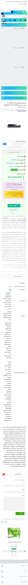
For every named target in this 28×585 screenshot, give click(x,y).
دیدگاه (23, 495)
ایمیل (23, 489)
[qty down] (16, 202)
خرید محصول (13, 551)
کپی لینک (4, 144)
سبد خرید (17, 12)
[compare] (12, 213)
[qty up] (19, 202)
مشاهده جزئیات (13, 210)
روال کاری (14, 5)
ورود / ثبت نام (22, 1)
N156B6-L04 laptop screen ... (14, 542)
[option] (14, 540)
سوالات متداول (22, 4)
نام (23, 483)
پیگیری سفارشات (13, 8)
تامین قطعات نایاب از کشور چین (11, 1)
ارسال (21, 513)
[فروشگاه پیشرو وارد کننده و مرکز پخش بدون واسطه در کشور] (4, 22)
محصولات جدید (20, 98)
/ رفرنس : (12, 110)
